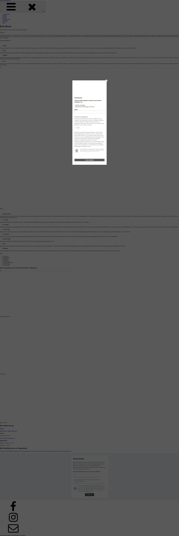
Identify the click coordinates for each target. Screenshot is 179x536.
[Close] (106, 81)
